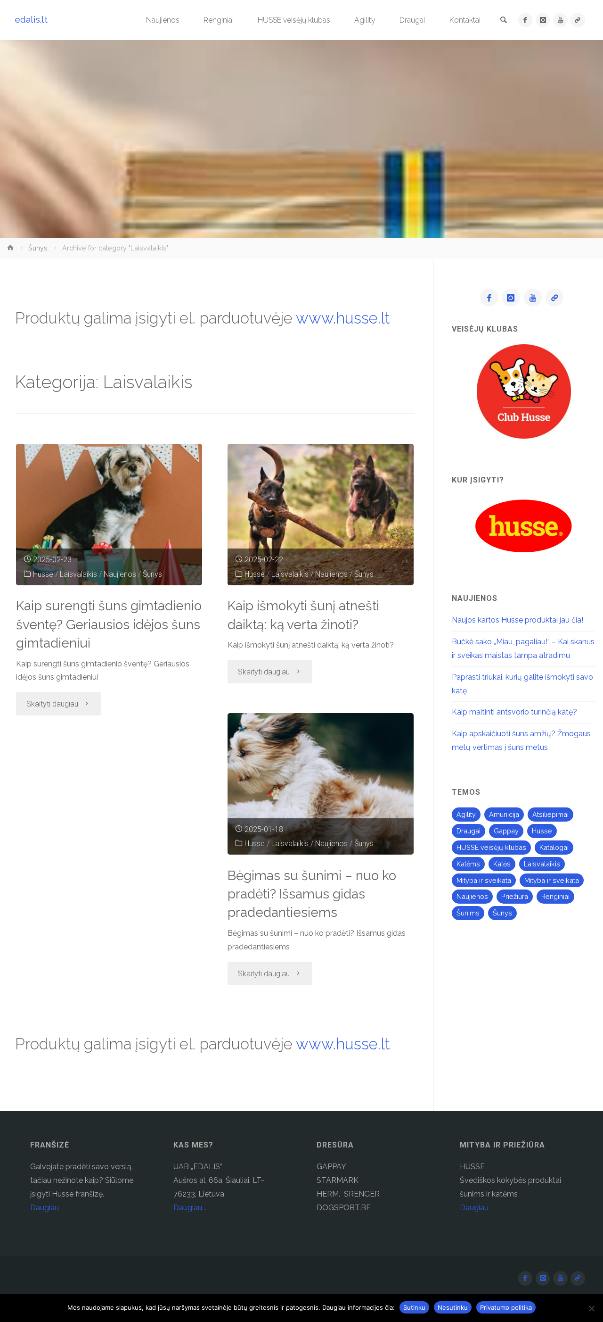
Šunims (468, 913)
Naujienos (120, 574)
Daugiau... (189, 1207)
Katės (502, 864)
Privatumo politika (506, 1307)
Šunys (38, 248)
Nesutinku (453, 1307)
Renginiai (555, 896)
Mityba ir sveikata (483, 880)
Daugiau (44, 1207)
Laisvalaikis (78, 574)
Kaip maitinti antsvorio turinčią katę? (514, 711)
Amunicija (504, 814)
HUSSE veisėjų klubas (491, 847)
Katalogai (554, 847)
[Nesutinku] (591, 1308)
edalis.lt (31, 19)
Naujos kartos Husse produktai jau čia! (517, 619)
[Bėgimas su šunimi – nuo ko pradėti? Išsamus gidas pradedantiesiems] (321, 784)
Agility (466, 814)
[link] (504, 20)
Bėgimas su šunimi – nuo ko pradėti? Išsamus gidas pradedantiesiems (312, 894)
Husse (43, 574)
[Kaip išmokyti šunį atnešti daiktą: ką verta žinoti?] (321, 514)
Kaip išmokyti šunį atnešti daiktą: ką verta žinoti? (303, 615)
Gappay (506, 831)
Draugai (468, 831)
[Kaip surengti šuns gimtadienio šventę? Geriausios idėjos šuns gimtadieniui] (109, 514)
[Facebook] (525, 20)
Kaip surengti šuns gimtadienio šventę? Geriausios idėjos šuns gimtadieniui (109, 624)
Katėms (468, 864)
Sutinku (414, 1307)
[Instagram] (543, 20)
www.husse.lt (343, 318)
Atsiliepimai (550, 814)
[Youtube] (560, 20)
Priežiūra (514, 896)
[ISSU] (577, 20)
